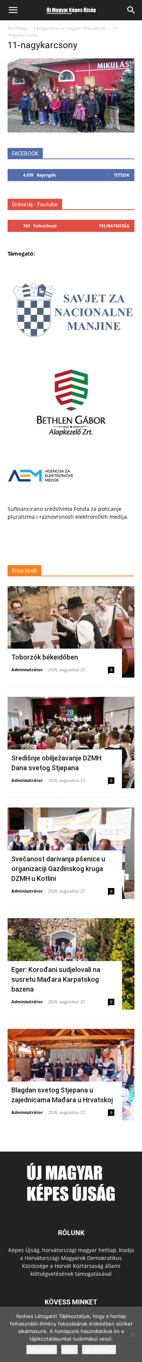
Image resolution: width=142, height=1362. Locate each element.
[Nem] (132, 1334)
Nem (69, 1350)
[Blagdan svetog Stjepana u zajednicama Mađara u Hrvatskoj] (71, 1074)
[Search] (131, 10)
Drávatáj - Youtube (35, 204)
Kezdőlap (17, 28)
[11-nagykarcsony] (71, 130)
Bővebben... (99, 1350)
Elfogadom (41, 1350)
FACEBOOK (25, 154)
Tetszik (121, 175)
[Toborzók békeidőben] (71, 632)
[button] (13, 10)
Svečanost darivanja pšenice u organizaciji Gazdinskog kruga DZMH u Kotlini (58, 868)
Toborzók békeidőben (44, 657)
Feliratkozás (114, 226)
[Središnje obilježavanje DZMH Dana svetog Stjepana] (71, 742)
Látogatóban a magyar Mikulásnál (70, 28)
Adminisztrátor (27, 669)
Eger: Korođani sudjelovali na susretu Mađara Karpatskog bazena (55, 979)
